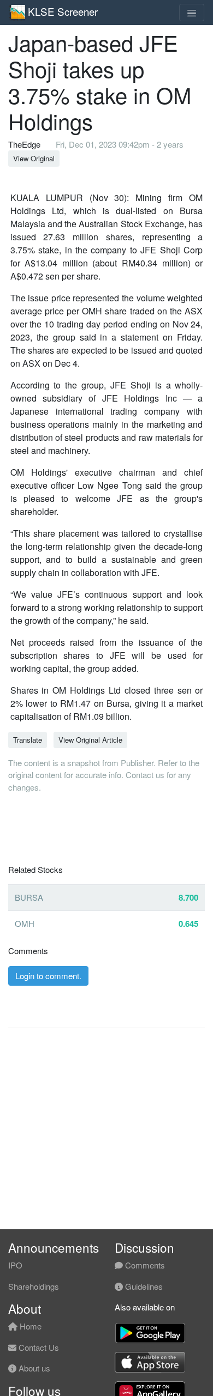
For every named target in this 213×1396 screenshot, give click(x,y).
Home (29, 1326)
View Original (34, 158)
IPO (15, 1265)
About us (33, 1368)
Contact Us (37, 1347)
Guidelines (143, 1286)
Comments (144, 1265)
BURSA (29, 897)
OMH (24, 923)
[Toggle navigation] (191, 12)
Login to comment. (48, 975)
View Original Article (90, 740)
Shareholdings (33, 1286)
